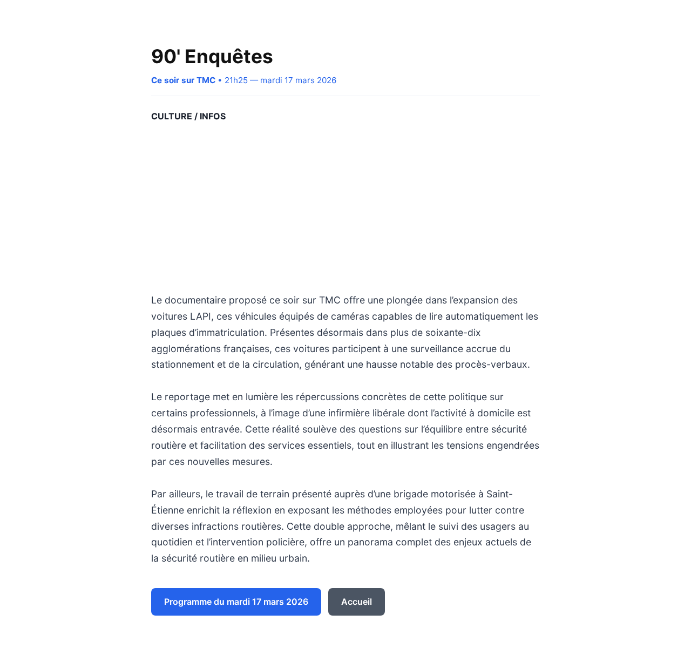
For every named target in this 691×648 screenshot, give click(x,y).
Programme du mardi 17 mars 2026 (236, 601)
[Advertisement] (345, 208)
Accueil (356, 601)
